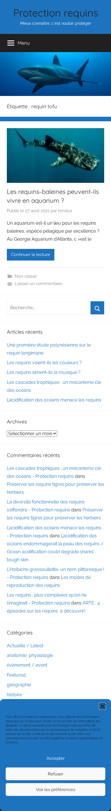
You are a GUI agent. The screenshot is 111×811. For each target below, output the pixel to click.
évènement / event (27, 665)
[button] (102, 706)
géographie (19, 684)
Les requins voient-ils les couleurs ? (44, 362)
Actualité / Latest (25, 645)
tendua (65, 210)
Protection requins (55, 12)
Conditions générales (55, 803)
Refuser (55, 774)
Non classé (26, 276)
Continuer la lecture (30, 254)
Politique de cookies (24, 803)
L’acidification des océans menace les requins (54, 400)
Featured (16, 675)
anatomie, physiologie (30, 655)
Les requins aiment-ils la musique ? (44, 372)
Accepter (56, 758)
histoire (14, 694)
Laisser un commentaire (38, 283)
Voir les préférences (55, 789)
